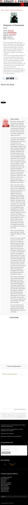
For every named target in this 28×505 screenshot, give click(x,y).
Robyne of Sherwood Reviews (9, 374)
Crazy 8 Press (12, 34)
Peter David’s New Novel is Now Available (11, 436)
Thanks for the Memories (7, 433)
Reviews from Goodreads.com (20, 409)
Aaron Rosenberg (5, 488)
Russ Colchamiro (5, 478)
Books (7, 10)
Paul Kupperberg (5, 487)
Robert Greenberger (5, 484)
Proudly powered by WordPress (7, 503)
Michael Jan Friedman (6, 482)
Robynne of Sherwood (16, 10)
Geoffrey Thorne (5, 491)
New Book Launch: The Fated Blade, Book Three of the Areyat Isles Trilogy (13, 425)
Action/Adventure (12, 32)
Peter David (11, 30)
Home (2, 10)
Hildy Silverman (4, 489)
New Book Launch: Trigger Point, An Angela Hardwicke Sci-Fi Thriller (12, 430)
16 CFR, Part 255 (20, 416)
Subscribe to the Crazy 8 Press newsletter (14, 446)
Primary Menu (26, 4)
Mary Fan (3, 481)
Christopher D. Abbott (6, 477)
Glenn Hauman (4, 485)
